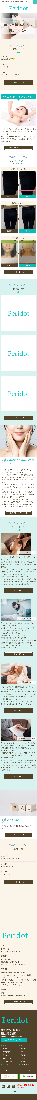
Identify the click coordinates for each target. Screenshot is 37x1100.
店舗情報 (23, 1048)
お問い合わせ (7, 1058)
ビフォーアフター (26, 1045)
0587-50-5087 (6, 959)
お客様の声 (6, 1052)
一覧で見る (18, 82)
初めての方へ (7, 1055)
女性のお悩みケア (26, 1064)
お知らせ (23, 1052)
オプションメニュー (27, 1070)
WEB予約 (11, 1076)
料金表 (23, 1058)
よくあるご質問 (7, 1061)
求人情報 (23, 1061)
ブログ (5, 1048)
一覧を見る (18, 272)
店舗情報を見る (18, 1002)
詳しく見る (18, 590)
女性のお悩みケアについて (18, 513)
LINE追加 (29, 1076)
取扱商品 (23, 1055)
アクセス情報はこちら (15, 1040)
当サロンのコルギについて (18, 147)
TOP (4, 1045)
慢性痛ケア (6, 1070)
